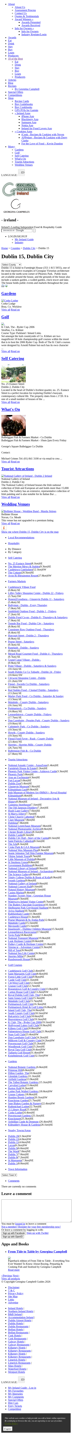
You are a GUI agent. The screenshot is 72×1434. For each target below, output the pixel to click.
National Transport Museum (23, 938)
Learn (11, 52)
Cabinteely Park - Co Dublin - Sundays (29, 726)
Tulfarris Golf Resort (19, 1052)
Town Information (17, 1169)
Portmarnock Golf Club (20, 1004)
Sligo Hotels (14, 1365)
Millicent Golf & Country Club (24, 1040)
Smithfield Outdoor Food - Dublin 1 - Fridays (32, 611)
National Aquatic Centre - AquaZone (27, 765)
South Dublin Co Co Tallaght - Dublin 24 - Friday (34, 672)
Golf (17, 152)
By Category (15, 552)
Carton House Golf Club (21, 992)
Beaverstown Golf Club (20, 1019)
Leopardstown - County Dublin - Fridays (29, 714)
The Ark (12, 844)
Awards (12, 37)
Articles (12, 79)
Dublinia (12, 822)
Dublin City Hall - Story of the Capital (28, 838)
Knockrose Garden (18, 1100)
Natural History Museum (21, 889)
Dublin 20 (13, 1136)
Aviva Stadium (16, 910)
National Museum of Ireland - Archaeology (31, 871)
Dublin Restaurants (18, 1326)
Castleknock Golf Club (20, 970)
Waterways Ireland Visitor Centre (25, 901)
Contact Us (21, 13)
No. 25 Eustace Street (19, 563)
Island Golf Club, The (19, 1010)
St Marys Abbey (16, 813)
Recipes (12, 86)
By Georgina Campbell (27, 89)
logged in (20, 1223)
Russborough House (19, 959)
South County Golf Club (21, 1013)
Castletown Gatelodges (20, 569)
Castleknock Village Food (21, 587)
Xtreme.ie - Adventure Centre (23, 947)
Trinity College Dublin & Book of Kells (29, 877)
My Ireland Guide (24, 239)
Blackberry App (29, 119)
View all (5, 309)
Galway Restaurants (18, 1344)
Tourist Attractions (24, 161)
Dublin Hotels (15, 1323)
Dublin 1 (12, 1163)
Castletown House (17, 916)
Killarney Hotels (16, 1347)
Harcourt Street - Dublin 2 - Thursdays (28, 635)
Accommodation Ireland (21, 1317)
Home (4, 248)
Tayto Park (14, 935)
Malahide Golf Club (18, 1001)
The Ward (13, 1151)
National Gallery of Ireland (22, 883)
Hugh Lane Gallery (18, 810)
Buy (10, 49)
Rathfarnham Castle (18, 913)
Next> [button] (16, 1275)
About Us (20, 7)
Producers (13, 55)
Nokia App (27, 125)
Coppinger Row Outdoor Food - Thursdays (31, 629)
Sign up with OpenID (13, 1236)
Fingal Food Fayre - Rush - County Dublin (30, 738)
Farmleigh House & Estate (22, 768)
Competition (14, 1409)
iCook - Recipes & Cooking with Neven (42, 134)
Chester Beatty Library (20, 832)
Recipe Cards (22, 101)
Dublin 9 (12, 1148)
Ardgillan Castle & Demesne (23, 1121)
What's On (20, 158)
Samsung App (28, 122)
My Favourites (15, 1390)
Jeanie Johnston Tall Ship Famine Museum (30, 853)
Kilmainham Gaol (17, 789)
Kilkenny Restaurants (19, 1356)
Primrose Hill (15, 1070)
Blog (10, 83)
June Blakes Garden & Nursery (24, 1103)
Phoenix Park (15, 774)
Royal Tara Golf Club (19, 1049)
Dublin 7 (12, 1154)
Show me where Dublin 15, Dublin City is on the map (30, 531)
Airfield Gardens (17, 1079)
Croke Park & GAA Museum (23, 847)
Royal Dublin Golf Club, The (23, 995)
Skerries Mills (15, 956)
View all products (10, 1278)
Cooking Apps (23, 131)
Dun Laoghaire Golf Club (21, 1037)
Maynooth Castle (17, 926)
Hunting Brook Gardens (21, 1097)
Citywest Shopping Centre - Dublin (27, 678)
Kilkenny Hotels (16, 1353)
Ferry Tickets (15, 1406)
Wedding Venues (24, 164)
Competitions (15, 95)
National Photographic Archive (24, 828)
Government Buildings (20, 865)
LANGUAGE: (9, 175)
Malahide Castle (16, 922)
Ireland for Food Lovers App (36, 128)
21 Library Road (17, 1109)
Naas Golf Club (16, 1034)
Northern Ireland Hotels (20, 1311)
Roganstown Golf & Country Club (26, 988)
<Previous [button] (6, 1275)
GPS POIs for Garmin (26, 110)
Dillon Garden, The (18, 1073)
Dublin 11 (13, 1142)
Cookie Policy (11, 1423)
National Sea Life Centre (21, 953)
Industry (19, 242)
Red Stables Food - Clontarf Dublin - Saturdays (33, 690)
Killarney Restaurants (19, 1350)
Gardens (19, 149)
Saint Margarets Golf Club (22, 973)
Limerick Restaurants (19, 1362)
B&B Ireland (15, 1314)
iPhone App (27, 116)
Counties (15, 248)
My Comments (16, 1396)
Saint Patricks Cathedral (20, 841)
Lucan (11, 1145)
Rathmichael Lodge (18, 1106)
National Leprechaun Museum (24, 825)
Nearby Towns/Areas (19, 1130)
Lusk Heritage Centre (19, 941)
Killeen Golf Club (17, 1028)
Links (11, 1299)
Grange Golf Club (17, 985)
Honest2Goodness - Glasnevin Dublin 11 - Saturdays (36, 599)
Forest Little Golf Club (20, 976)
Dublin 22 (13, 1139)
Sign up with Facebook (14, 1233)
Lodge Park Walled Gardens (23, 1091)
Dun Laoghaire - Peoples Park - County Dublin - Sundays (38, 720)
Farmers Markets (17, 581)
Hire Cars (13, 1402)
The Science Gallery (19, 874)
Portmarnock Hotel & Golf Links (25, 1007)
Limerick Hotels (16, 1359)
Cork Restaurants (17, 1338)
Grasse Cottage (16, 1094)
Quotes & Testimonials (27, 16)
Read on (15, 309)
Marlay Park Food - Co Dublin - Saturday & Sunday (36, 696)
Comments (13, 1180)
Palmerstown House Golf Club (24, 1031)
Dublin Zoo (14, 783)
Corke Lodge (15, 1112)
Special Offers (15, 92)
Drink (11, 43)
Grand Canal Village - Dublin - (24, 659)
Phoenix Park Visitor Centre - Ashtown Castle (32, 771)
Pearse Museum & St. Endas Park (26, 919)
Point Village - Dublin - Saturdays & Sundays (32, 665)
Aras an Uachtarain (18, 777)
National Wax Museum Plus (23, 850)
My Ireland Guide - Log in (22, 1387)
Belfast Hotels (15, 1329)
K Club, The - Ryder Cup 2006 (24, 1022)
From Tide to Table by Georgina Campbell (37, 1251)
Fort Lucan (14, 780)
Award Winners (24, 19)
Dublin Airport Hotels (19, 1320)
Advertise (13, 1302)
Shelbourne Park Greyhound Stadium (28, 907)
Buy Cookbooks (23, 107)
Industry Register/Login (34, 34)
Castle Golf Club (17, 979)
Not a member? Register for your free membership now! (31, 1226)
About (11, 4)
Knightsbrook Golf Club (21, 1055)
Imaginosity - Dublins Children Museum (29, 929)
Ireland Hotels (15, 1308)
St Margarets (14, 1160)
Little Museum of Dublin (21, 859)
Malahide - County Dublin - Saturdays (28, 702)
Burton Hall (14, 1088)
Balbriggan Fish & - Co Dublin (24, 750)
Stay (10, 46)
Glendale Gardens (18, 1076)
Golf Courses (15, 965)
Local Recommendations (21, 537)
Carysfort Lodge (16, 1085)
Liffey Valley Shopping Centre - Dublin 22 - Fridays (35, 593)
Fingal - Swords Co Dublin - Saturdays (28, 684)
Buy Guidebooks (24, 104)
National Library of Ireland (22, 868)
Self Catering (22, 155)
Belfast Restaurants (18, 1332)
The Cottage (14, 572)
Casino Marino (16, 892)
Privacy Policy (15, 1293)
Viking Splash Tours (19, 856)
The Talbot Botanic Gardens (23, 1082)
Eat (10, 40)
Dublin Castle (15, 835)
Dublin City (29, 248)
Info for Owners (24, 28)
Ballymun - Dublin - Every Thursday (27, 605)
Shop (11, 98)
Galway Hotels (16, 1341)
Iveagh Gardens (16, 880)
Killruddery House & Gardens (24, 1124)
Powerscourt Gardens (19, 1115)
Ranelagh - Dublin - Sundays (23, 647)
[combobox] (21, 172)
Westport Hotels (16, 1372)
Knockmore (14, 1118)
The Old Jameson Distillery (22, 807)
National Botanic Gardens (22, 1067)
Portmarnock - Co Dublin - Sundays (27, 708)
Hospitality (14, 543)
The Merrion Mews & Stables (24, 566)
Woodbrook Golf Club (20, 1046)
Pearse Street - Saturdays (21, 641)
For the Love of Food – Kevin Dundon (42, 143)
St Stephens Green (18, 862)
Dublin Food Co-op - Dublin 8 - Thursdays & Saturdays (37, 617)
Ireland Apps (22, 113)
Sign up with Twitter (38, 1233)
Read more (14, 1269)
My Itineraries (15, 1393)
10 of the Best (15, 58)
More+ (11, 146)
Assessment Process (25, 10)
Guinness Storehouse (19, 804)
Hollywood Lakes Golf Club (23, 1025)
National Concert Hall (19, 886)
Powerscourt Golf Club (20, 1043)
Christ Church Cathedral (21, 816)
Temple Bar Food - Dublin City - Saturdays (31, 623)
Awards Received (30, 25)
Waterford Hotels (17, 1368)
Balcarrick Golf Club (19, 1016)
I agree (7, 1428)
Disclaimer (13, 1287)
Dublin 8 (12, 1157)
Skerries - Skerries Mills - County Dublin (29, 744)
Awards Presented (31, 22)
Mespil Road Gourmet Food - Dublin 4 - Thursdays (35, 653)
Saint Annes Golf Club (20, 998)
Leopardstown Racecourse (22, 932)
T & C (11, 1290)
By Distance (14, 549)
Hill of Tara (14, 950)
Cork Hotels (14, 1335)
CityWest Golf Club (18, 982)
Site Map (13, 1296)
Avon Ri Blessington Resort (23, 575)
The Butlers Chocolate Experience (26, 904)
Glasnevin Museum (18, 786)
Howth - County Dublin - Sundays (26, 732)
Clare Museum (16, 819)
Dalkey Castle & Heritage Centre (25, 944)
